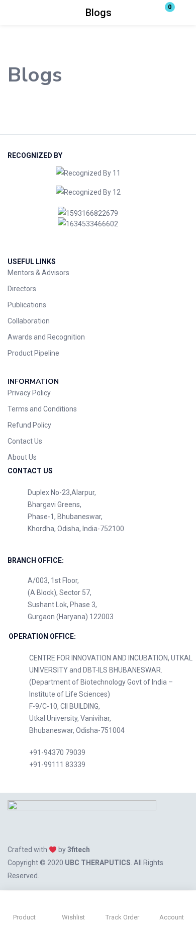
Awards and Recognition (46, 337)
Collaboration (29, 321)
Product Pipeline (33, 353)
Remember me (45, 134)
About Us (22, 457)
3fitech (78, 850)
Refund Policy (29, 425)
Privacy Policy (29, 393)
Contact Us (25, 441)
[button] (163, 12)
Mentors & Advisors (38, 273)
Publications (27, 305)
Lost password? (163, 134)
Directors (22, 289)
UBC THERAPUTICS (98, 863)
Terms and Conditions (42, 409)
